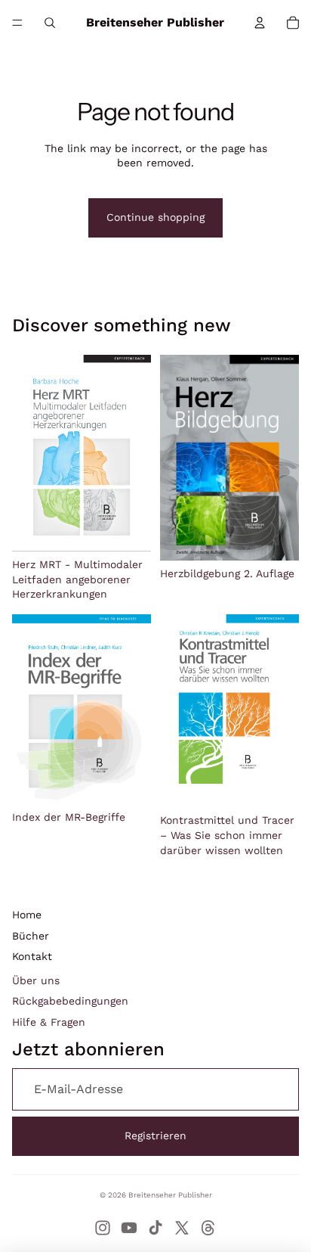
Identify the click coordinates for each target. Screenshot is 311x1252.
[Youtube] (129, 1228)
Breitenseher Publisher (170, 1195)
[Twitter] (182, 1228)
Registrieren (155, 1135)
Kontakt (32, 956)
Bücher (30, 936)
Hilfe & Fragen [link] (48, 1022)
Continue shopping (155, 217)
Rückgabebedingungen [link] (70, 1001)
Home (27, 915)
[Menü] (17, 22)
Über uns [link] (36, 980)
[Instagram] (103, 1228)
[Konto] (259, 22)
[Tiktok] (155, 1228)
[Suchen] (49, 22)
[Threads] (208, 1228)
